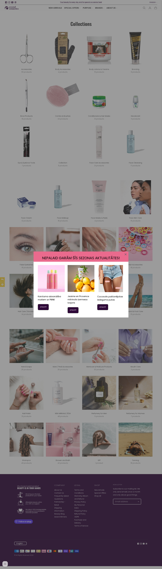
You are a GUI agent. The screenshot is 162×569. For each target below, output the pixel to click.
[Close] (125, 254)
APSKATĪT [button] (43, 307)
